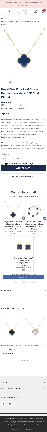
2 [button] (22, 360)
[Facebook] (3, 403)
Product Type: (7, 108)
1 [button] (19, 360)
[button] (6, 102)
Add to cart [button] (23, 278)
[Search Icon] (10, 11)
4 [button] (27, 360)
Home (3, 18)
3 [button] (24, 360)
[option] (23, 50)
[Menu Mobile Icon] (2, 11)
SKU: (3, 105)
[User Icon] (35, 11)
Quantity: (5, 154)
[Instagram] (10, 403)
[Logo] (23, 11)
